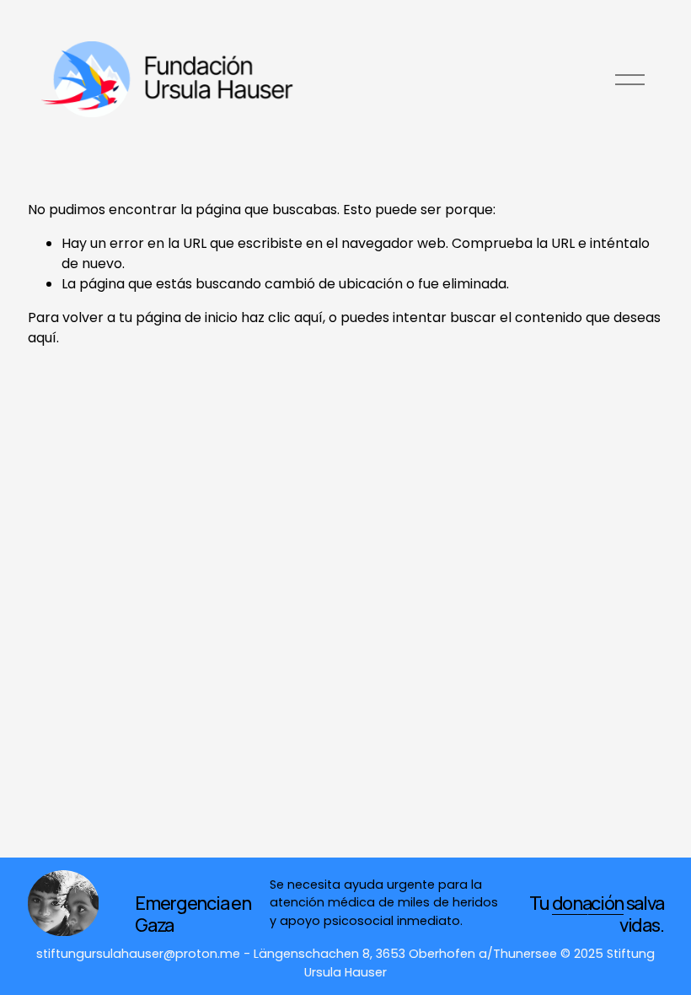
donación (588, 904)
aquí (42, 337)
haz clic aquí (282, 317)
